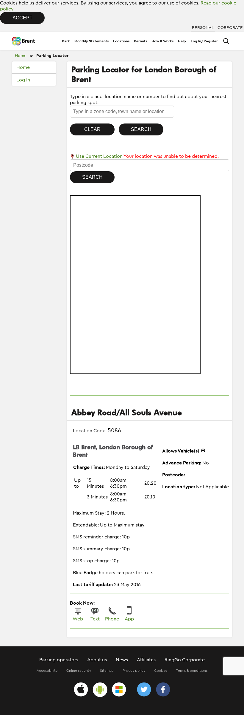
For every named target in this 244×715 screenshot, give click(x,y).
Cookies (160, 670)
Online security (78, 670)
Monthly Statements (91, 41)
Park (66, 41)
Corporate (230, 28)
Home (20, 56)
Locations (121, 41)
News (122, 659)
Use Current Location (99, 156)
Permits (140, 41)
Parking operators (58, 659)
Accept (22, 17)
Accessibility (47, 670)
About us (97, 659)
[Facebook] (163, 690)
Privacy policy (134, 670)
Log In (23, 80)
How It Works (162, 41)
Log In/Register (204, 41)
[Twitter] (144, 690)
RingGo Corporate (185, 659)
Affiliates (146, 659)
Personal (203, 28)
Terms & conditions (191, 670)
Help (182, 41)
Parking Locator (52, 56)
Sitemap (107, 670)
